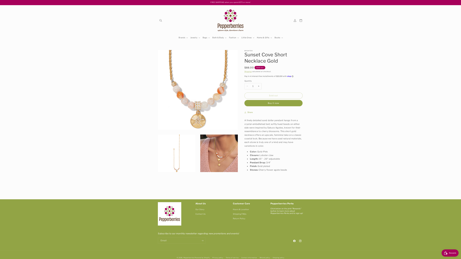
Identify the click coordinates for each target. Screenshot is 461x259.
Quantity (248, 81)
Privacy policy (217, 258)
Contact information (249, 258)
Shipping (248, 71)
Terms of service (232, 258)
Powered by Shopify (202, 258)
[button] (161, 20)
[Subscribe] (202, 241)
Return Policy (239, 218)
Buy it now (273, 103)
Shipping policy (278, 258)
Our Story (199, 209)
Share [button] (250, 112)
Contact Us (200, 214)
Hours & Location (241, 209)
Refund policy (265, 258)
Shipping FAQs (239, 214)
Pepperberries (188, 258)
